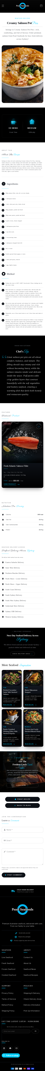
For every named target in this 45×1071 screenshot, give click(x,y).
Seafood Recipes (31, 975)
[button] (2, 5)
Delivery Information (32, 1005)
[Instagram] (4, 1048)
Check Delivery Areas (33, 999)
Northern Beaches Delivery (15, 573)
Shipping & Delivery (32, 993)
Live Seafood (7, 957)
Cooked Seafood (9, 975)
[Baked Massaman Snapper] (33, 689)
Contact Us (28, 957)
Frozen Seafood (8, 969)
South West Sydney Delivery (15, 600)
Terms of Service (9, 999)
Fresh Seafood (8, 963)
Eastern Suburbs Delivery (14, 562)
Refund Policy (7, 1005)
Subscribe (22, 785)
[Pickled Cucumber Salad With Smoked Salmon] (12, 689)
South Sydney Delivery (13, 595)
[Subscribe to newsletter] (35, 1031)
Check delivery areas (22, 653)
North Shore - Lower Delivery (16, 579)
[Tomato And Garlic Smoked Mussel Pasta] (33, 728)
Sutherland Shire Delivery (14, 606)
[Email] (16, 1048)
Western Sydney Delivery (14, 617)
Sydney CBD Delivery (13, 611)
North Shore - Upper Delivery (16, 584)
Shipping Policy (8, 1011)
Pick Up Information (32, 1011)
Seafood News (30, 969)
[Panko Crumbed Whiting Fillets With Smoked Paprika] (12, 728)
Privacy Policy (7, 993)
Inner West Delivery (12, 568)
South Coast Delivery (13, 589)
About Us (27, 963)
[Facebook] (10, 1048)
